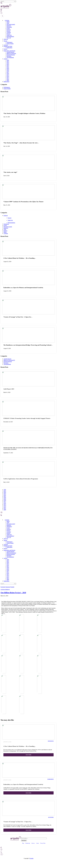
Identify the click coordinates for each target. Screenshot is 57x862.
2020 (8, 68)
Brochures (9, 56)
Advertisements (10, 57)
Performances (7, 87)
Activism (6, 45)
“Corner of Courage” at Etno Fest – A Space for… (17, 821)
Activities (51, 817)
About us (6, 39)
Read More (28, 754)
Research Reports (11, 54)
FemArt (8, 33)
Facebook (3, 587)
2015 (8, 75)
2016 (8, 73)
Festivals (9, 29)
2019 (8, 69)
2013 (8, 77)
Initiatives (9, 25)
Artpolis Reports (10, 52)
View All (9, 37)
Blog (23, 843)
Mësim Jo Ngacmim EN (9, 360)
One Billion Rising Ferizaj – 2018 (13, 593)
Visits (8, 23)
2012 (8, 79)
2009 (8, 80)
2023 (8, 64)
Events (8, 28)
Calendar (9, 32)
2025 (8, 61)
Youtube (12, 587)
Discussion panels (11, 24)
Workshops (9, 27)
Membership (27, 843)
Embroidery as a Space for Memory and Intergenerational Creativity (23, 784)
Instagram (7, 587)
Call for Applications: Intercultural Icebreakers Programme (20, 479)
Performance (9, 42)
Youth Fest (9, 35)
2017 (8, 72)
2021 (8, 66)
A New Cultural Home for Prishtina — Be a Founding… (19, 746)
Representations (10, 36)
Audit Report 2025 (8, 389)
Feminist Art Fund (8, 46)
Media (8, 21)
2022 (8, 65)
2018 (8, 70)
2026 (8, 60)
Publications (9, 47)
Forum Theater (10, 43)
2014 (8, 76)
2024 (8, 62)
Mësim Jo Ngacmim (11, 53)
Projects (8, 31)
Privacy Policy (42, 843)
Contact (37, 843)
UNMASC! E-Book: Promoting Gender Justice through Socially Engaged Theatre (26, 418)
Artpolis (31, 858)
